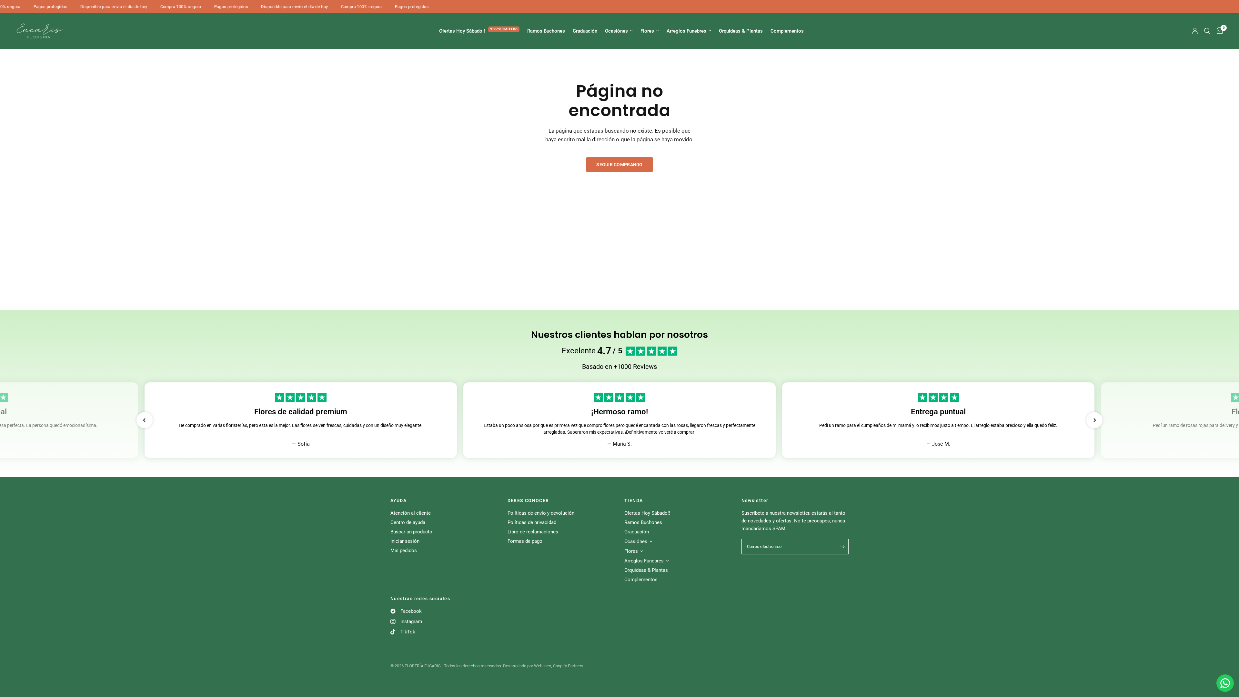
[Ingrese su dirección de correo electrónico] (842, 546)
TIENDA (633, 500)
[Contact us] (1225, 683)
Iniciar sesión (404, 541)
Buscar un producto (411, 532)
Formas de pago (525, 541)
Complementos (787, 31)
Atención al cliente (410, 513)
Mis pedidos (403, 550)
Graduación (585, 31)
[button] (144, 420)
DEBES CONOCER (528, 500)
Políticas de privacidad (532, 522)
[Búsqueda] (1207, 31)
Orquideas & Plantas (741, 31)
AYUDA (398, 500)
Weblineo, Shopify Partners (558, 665)
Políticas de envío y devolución (541, 513)
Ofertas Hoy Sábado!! (462, 31)
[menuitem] (479, 31)
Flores (647, 31)
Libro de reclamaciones (533, 532)
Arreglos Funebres (686, 31)
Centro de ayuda (407, 522)
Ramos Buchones (546, 31)
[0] (1218, 31)
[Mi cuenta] (1195, 31)
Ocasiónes (616, 31)
